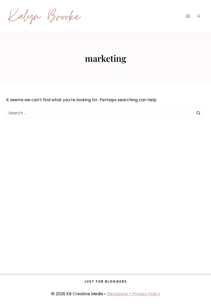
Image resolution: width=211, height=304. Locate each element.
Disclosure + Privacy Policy (133, 294)
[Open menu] (187, 16)
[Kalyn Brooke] (44, 16)
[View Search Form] (198, 16)
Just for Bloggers (105, 281)
